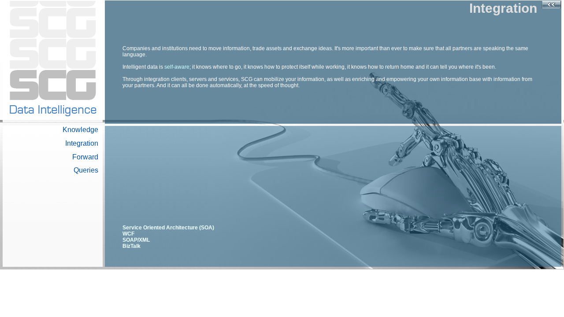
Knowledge (80, 129)
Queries (86, 170)
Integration (81, 143)
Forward (85, 157)
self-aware (176, 67)
